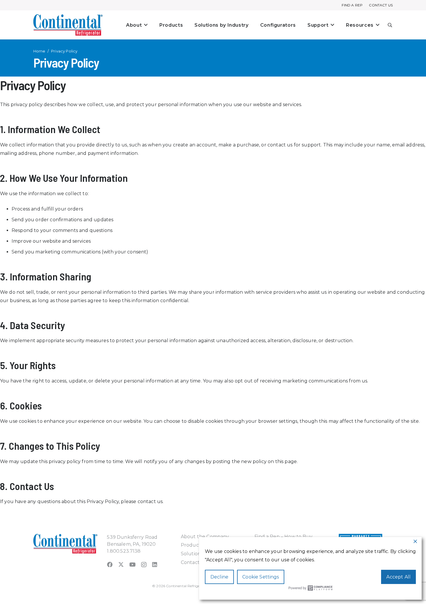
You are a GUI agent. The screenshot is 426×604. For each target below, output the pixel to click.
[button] (390, 25)
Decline (219, 577)
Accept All (398, 577)
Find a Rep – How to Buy (283, 536)
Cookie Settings (260, 577)
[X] (121, 564)
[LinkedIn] (154, 564)
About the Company (205, 536)
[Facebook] (109, 564)
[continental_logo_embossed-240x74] (68, 25)
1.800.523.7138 (124, 551)
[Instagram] (143, 565)
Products (192, 545)
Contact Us (194, 562)
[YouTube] (132, 564)
